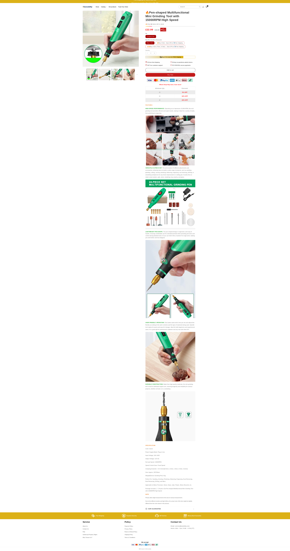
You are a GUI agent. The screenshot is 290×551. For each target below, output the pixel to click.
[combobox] (190, 6)
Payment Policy (129, 526)
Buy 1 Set (150, 43)
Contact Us (86, 529)
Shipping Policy (129, 534)
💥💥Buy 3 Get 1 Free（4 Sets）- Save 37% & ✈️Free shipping (165, 46)
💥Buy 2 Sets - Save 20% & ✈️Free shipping (170, 43)
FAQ (84, 531)
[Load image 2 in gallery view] (104, 74)
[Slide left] (84, 74)
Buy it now (170, 75)
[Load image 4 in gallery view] (129, 74)
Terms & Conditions (130, 537)
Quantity (147, 50)
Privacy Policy (128, 529)
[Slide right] (137, 74)
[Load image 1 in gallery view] (92, 74)
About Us (85, 526)
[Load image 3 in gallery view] (117, 74)
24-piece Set (150, 36)
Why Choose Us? (87, 537)
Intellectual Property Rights (90, 534)
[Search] (200, 6)
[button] (104, 7)
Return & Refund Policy (131, 531)
